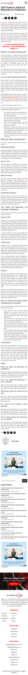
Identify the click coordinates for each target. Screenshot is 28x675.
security (17, 135)
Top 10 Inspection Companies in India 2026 (11, 533)
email (16, 336)
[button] (25, 2)
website (10, 22)
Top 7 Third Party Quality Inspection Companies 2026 (14, 537)
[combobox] (11, 480)
